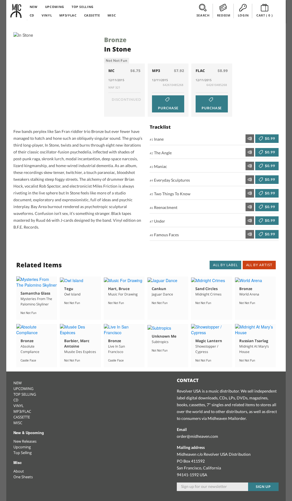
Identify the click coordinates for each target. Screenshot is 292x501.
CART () (264, 15)
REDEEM (223, 15)
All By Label (225, 265)
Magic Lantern (208, 340)
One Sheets (23, 476)
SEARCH (203, 15)
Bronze (115, 39)
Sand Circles (206, 288)
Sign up (263, 486)
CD (32, 15)
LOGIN (243, 15)
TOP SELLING (83, 7)
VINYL (47, 15)
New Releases (24, 441)
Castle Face (28, 360)
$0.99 (269, 138)
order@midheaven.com (197, 436)
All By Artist (259, 265)
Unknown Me (164, 336)
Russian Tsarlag (253, 340)
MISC (112, 15)
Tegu (68, 288)
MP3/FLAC (67, 15)
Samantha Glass (35, 293)
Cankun (159, 288)
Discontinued (126, 99)
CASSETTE (92, 15)
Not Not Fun (116, 60)
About (18, 471)
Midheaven (16, 11)
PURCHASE (168, 108)
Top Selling (22, 452)
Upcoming (22, 446)
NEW (34, 7)
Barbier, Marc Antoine (77, 343)
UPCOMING (54, 7)
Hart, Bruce (119, 288)
